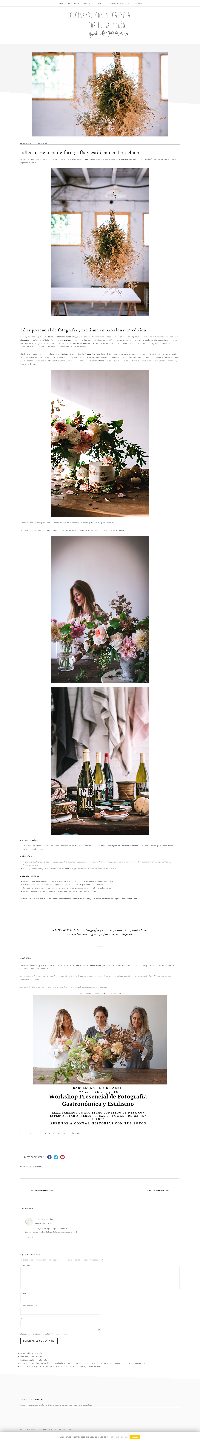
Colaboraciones (41, 143)
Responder (29, 1237)
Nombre (24, 1293)
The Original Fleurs (88, 354)
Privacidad (61, 1429)
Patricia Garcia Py (42, 1219)
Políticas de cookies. (119, 1436)
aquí (113, 523)
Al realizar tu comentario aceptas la (44, 1334)
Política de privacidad (58, 1334)
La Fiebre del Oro (47, 1429)
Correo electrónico (28, 1306)
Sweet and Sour (65, 340)
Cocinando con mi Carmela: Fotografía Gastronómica (100, 24)
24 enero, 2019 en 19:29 (44, 1223)
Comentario (25, 1265)
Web (22, 1318)
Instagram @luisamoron (57, 361)
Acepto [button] (135, 1437)
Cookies (71, 1429)
